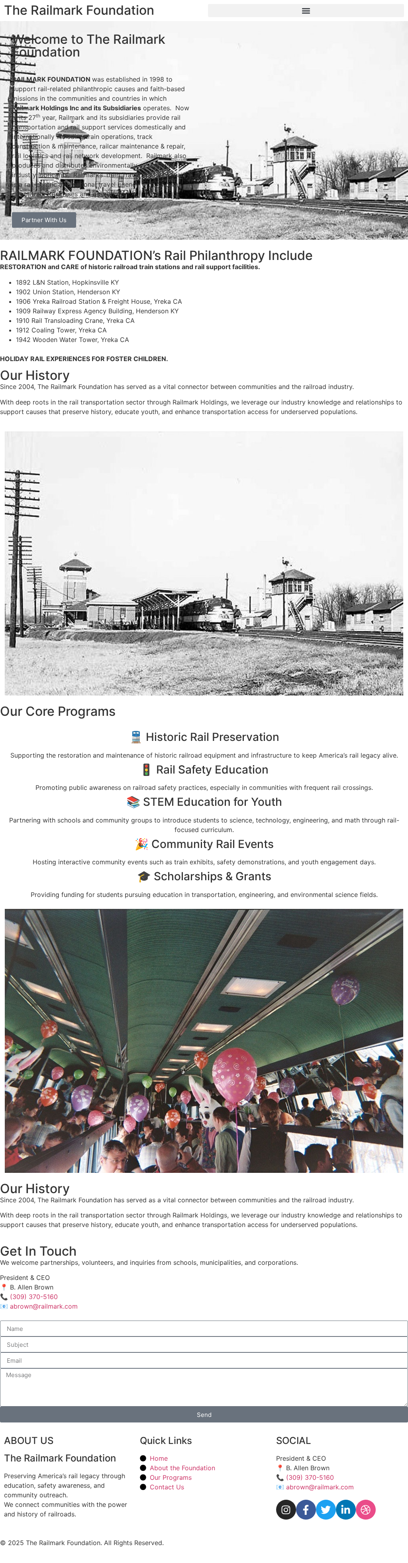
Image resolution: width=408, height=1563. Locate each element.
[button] (306, 10)
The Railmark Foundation (79, 10)
